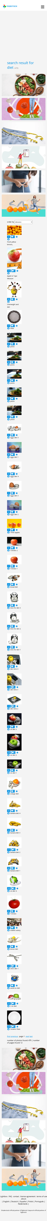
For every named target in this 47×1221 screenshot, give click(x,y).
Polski (30, 1201)
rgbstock (12, 6)
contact (16, 1196)
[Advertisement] (23, 35)
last (31, 1036)
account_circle (8, 239)
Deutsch (14, 1201)
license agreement (27, 1196)
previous (14, 1036)
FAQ (10, 1196)
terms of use (42, 1196)
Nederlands (23, 1204)
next (27, 1036)
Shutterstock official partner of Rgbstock (14, 1210)
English (6, 1201)
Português (39, 1201)
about (23, 1199)
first (8, 1036)
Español (23, 1201)
